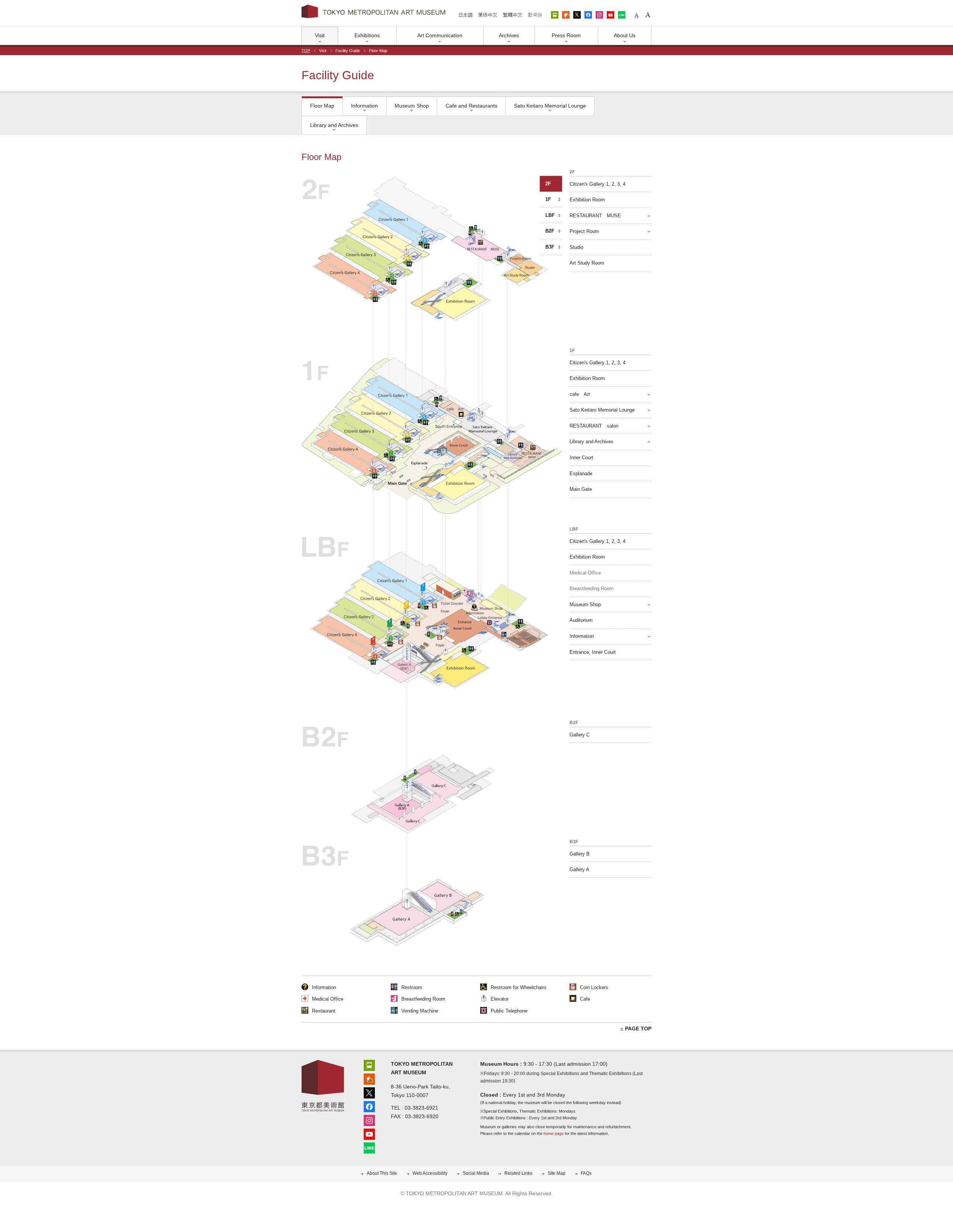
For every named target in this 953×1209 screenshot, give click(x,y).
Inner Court (581, 457)
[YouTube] (369, 1133)
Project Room (584, 231)
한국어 (535, 14)
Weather (565, 14)
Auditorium (581, 620)
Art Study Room (587, 263)
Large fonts (647, 14)
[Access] (369, 1064)
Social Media (476, 1173)
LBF (550, 215)
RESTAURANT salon (594, 426)
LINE (621, 14)
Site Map (556, 1173)
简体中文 (487, 14)
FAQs (586, 1173)
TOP (306, 50)
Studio (576, 247)
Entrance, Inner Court (593, 652)
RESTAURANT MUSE (595, 215)
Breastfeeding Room (591, 588)
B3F (549, 247)
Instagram (599, 14)
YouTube (610, 14)
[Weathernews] (369, 1078)
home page (554, 1133)
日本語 (465, 14)
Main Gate (581, 489)
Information (364, 106)
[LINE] (369, 1147)
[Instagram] (369, 1119)
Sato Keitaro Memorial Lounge (550, 106)
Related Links (518, 1173)
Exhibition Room (587, 199)
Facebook (588, 14)
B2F (549, 231)
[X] (369, 1092)
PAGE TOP (638, 1029)
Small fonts (636, 14)
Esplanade (581, 473)
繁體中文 (512, 14)
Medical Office (585, 573)
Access (554, 14)
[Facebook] (369, 1106)
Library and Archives (334, 125)
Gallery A (579, 869)
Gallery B (580, 854)
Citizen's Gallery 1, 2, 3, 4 (597, 184)
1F (548, 199)
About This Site (382, 1173)
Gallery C (580, 735)
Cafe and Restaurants (471, 106)
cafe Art (580, 394)
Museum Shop (412, 106)
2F (548, 183)
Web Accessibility (429, 1173)
